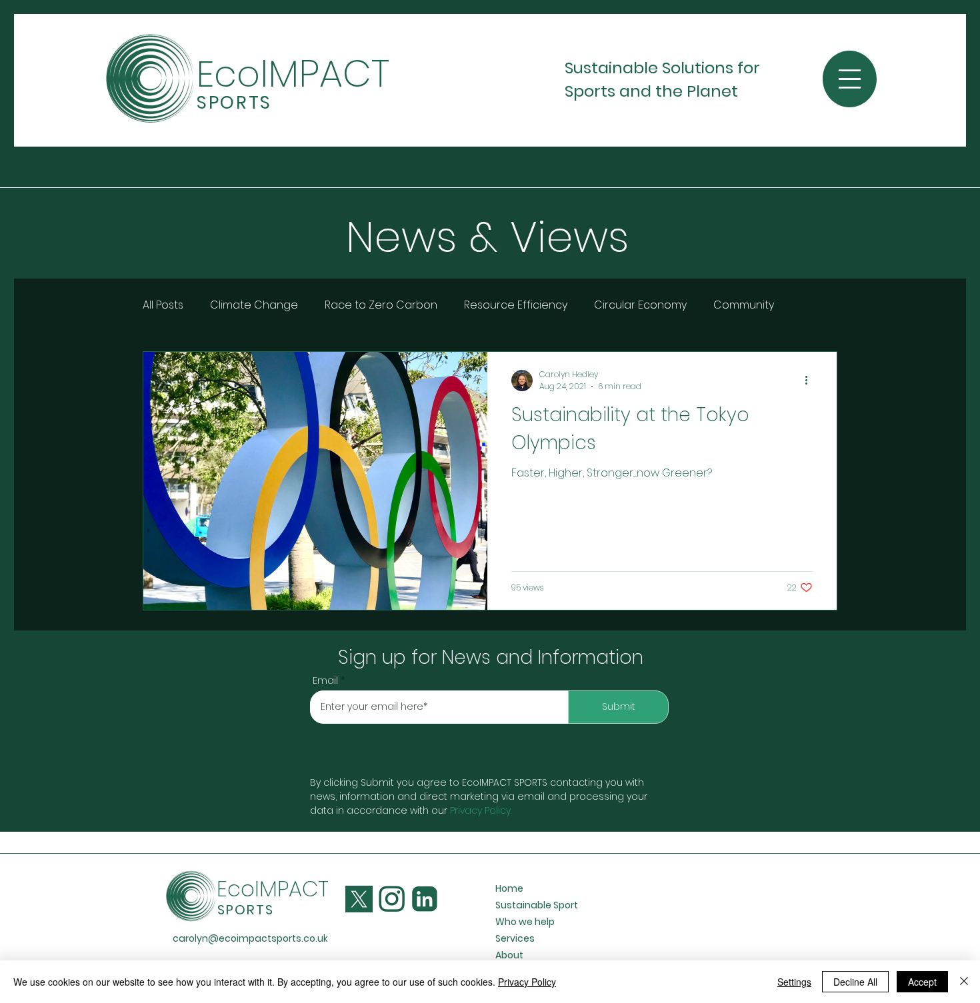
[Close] (964, 981)
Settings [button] (794, 981)
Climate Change (254, 305)
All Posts (163, 305)
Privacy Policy (480, 810)
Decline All (855, 981)
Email (325, 680)
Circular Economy (640, 305)
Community (743, 305)
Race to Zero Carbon (381, 305)
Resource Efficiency (515, 305)
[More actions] (811, 381)
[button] (850, 79)
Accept (922, 981)
